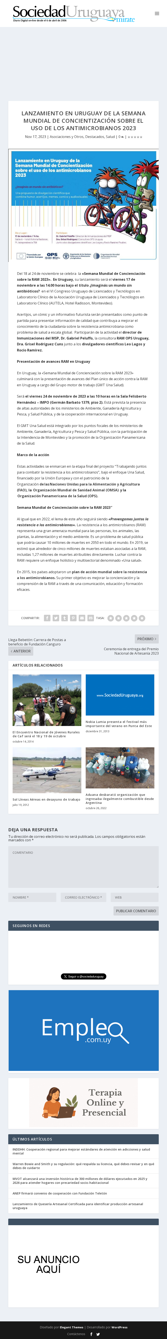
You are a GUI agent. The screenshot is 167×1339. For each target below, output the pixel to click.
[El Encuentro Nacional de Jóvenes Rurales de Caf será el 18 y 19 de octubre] (47, 700)
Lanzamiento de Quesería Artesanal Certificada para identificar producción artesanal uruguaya (78, 1206)
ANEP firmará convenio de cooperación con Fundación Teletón (60, 1193)
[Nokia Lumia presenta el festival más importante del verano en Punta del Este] (120, 695)
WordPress (119, 1327)
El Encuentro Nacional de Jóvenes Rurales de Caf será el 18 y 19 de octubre (46, 734)
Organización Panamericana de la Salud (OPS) (57, 496)
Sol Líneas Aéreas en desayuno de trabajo (46, 799)
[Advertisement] (83, 59)
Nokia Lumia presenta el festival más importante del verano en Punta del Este (119, 724)
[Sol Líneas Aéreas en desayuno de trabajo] (47, 770)
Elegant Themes (71, 1327)
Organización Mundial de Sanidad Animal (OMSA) (76, 490)
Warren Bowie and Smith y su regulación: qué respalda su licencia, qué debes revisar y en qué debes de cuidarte (83, 1166)
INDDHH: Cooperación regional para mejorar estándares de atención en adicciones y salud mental (81, 1151)
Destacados (94, 136)
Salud (110, 136)
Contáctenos (76, 1334)
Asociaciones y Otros (67, 136)
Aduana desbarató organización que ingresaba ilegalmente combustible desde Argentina (120, 799)
